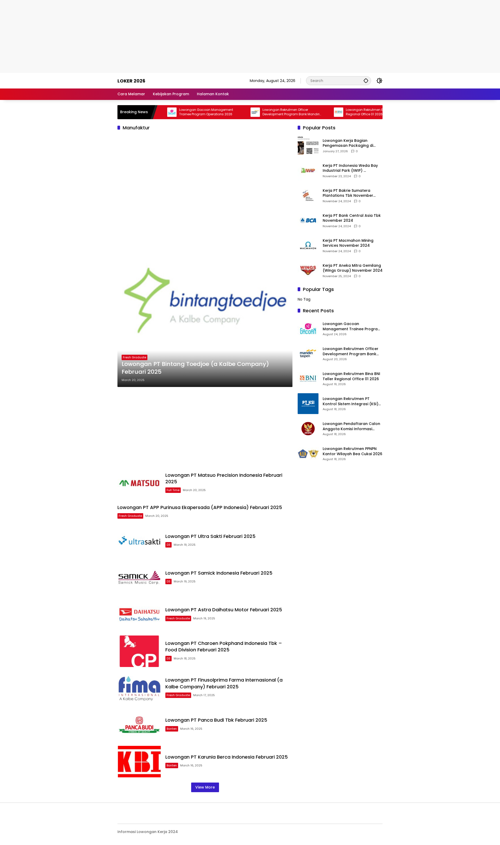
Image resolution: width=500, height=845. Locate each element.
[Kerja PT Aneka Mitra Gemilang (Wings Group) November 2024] (308, 270)
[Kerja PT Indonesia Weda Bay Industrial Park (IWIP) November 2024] (308, 170)
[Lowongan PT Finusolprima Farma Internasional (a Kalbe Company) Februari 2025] (139, 688)
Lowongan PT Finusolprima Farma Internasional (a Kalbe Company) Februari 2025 (224, 683)
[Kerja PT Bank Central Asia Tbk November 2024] (308, 220)
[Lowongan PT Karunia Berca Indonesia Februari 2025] (139, 761)
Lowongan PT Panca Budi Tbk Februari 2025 (216, 720)
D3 (168, 545)
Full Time (173, 490)
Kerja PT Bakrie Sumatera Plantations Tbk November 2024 (348, 193)
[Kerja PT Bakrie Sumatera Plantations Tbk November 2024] (308, 195)
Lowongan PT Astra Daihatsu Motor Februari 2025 (223, 609)
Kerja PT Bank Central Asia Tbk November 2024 (352, 218)
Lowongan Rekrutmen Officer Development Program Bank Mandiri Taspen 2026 (264, 112)
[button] (366, 80)
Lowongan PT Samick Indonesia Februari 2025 (218, 573)
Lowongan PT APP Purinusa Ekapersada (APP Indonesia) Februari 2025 (199, 507)
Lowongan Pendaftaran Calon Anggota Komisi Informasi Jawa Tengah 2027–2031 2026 (351, 426)
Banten (172, 729)
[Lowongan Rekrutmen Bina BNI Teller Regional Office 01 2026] (312, 112)
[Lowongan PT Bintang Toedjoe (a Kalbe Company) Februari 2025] (204, 299)
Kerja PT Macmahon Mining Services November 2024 (348, 243)
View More (205, 787)
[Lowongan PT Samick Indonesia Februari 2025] (139, 577)
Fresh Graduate (134, 357)
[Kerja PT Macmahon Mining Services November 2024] (308, 245)
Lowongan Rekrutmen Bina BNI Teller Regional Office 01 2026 (348, 112)
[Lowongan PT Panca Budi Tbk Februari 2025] (139, 724)
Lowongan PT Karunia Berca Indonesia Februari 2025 (226, 757)
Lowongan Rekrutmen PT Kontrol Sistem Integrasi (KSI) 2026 (350, 401)
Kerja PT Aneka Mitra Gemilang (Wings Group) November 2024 (353, 268)
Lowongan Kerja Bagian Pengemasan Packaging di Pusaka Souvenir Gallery (348, 143)
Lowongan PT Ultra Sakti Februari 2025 (210, 536)
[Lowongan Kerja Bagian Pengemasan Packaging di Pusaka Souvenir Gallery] (308, 145)
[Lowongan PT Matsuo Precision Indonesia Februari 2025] (139, 483)
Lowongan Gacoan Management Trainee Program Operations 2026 (180, 112)
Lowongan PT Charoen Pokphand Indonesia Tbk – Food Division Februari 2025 (223, 646)
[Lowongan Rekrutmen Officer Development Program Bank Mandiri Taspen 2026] (229, 112)
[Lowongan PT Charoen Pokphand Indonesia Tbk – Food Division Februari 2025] (139, 651)
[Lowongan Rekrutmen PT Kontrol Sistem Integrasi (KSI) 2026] (308, 403)
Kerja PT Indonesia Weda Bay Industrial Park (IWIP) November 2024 (350, 168)
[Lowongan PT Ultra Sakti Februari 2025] (139, 541)
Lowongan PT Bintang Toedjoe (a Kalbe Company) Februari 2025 (195, 368)
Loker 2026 (131, 81)
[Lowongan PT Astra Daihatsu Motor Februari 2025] (139, 614)
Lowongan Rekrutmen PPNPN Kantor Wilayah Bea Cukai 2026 (352, 451)
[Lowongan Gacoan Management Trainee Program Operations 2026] (308, 328)
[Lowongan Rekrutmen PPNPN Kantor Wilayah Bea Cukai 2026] (308, 453)
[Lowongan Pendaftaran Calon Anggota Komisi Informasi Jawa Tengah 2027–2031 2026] (308, 428)
